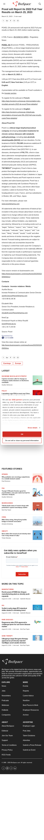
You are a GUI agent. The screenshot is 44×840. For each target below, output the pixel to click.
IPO (3, 605)
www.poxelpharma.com (10, 204)
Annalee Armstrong (7, 524)
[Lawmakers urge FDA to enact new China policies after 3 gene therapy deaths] (37, 395)
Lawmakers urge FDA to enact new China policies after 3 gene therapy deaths (16, 394)
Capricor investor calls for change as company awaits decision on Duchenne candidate (15, 380)
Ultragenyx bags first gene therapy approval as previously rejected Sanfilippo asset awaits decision (15, 641)
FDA (3, 488)
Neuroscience (7, 503)
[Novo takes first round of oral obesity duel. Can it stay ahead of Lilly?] (37, 535)
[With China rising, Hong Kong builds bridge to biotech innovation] (37, 521)
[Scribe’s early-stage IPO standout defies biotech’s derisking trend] (37, 607)
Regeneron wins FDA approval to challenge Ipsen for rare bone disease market (16, 624)
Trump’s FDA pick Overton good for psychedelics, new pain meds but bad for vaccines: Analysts (16, 492)
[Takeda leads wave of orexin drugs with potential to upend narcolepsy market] (37, 507)
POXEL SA (6, 45)
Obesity (5, 531)
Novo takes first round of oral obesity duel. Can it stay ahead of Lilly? (16, 534)
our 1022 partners (16, 399)
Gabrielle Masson (25, 599)
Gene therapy (7, 636)
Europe (18, 363)
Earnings (7, 363)
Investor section (10, 93)
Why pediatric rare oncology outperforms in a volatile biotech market (16, 478)
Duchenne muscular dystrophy (14, 376)
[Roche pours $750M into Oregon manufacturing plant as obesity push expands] (37, 591)
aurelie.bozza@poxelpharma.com (14, 296)
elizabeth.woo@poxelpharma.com (15, 313)
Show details (32, 428)
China (4, 517)
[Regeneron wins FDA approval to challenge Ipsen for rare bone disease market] (37, 621)
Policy (4, 391)
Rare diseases (7, 619)
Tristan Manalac (6, 538)
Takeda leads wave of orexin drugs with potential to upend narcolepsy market (15, 506)
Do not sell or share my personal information (22, 440)
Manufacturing (8, 589)
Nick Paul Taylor (6, 510)
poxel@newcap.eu (9, 324)
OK (22, 434)
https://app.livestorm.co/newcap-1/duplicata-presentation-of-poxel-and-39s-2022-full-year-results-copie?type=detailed (22, 115)
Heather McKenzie (7, 385)
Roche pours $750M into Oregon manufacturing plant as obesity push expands (16, 594)
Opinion (5, 474)
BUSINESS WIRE (21, 37)
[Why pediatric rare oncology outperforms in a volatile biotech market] (37, 478)
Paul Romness (6, 481)
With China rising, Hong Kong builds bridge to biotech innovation (14, 520)
